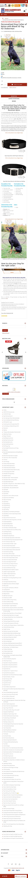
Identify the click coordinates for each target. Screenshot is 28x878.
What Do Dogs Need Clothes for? (10, 739)
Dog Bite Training (6, 475)
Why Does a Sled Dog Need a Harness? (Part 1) (12, 643)
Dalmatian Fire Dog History (8, 473)
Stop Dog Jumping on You (8, 721)
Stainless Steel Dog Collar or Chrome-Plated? (12, 613)
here (7, 298)
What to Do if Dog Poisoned (9, 731)
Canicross (5, 459)
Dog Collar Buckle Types (8, 481)
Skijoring (5, 430)
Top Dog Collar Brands (7, 619)
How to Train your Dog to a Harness (10, 563)
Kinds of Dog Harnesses (8, 773)
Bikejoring (5, 450)
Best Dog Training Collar (8, 440)
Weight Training (6, 629)
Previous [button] (2, 352)
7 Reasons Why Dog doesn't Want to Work (11, 432)
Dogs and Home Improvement (9, 517)
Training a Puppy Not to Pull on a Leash (11, 621)
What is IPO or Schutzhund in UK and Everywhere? (13, 749)
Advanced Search (5, 333)
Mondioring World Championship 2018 (11, 424)
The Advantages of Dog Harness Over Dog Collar (13, 723)
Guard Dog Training (7, 531)
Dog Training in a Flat (7, 678)
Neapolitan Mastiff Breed (8, 711)
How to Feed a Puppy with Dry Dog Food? (11, 549)
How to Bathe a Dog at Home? (9, 686)
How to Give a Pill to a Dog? (8, 553)
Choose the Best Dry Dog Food (9, 658)
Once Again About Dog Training (9, 581)
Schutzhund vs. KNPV (7, 597)
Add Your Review (12, 87)
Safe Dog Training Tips (7, 595)
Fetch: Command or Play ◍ (8, 808)
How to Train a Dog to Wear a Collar (10, 557)
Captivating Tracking (7, 763)
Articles (4, 410)
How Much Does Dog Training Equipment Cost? (12, 539)
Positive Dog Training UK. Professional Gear (12, 818)
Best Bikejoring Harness (8, 438)
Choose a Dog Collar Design (9, 463)
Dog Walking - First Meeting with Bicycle (11, 511)
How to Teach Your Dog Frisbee (9, 787)
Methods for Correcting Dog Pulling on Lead (12, 577)
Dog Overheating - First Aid (8, 676)
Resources (5, 428)
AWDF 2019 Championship (8, 412)
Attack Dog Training (7, 434)
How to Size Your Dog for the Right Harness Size (13, 834)
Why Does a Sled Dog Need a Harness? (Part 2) (12, 645)
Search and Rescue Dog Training (9, 599)
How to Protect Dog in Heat (8, 698)
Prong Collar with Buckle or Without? (10, 587)
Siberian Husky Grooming (8, 719)
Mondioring (5, 579)
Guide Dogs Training (7, 533)
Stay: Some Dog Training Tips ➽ (9, 803)
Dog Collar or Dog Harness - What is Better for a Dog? (14, 483)
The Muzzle (5, 733)
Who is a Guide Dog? (7, 641)
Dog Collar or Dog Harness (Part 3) (10, 664)
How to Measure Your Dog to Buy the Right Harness (13, 771)
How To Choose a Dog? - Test (9, 541)
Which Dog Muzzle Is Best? (8, 639)
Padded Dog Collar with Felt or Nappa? (11, 583)
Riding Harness (6, 593)
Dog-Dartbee (6, 515)
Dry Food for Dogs (7, 735)
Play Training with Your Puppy (9, 791)
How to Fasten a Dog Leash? (9, 696)
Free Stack (5, 743)
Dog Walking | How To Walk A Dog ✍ (10, 793)
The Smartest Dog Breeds (8, 725)
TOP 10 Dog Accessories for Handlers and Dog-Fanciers (14, 814)
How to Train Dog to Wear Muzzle (10, 559)
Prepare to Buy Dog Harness (9, 765)
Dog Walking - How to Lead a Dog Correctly (12, 513)
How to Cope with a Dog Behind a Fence (11, 547)
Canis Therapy (6, 461)
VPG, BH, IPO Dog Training (8, 627)
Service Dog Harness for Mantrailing (10, 603)
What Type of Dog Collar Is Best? (9, 637)
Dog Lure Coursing (7, 499)
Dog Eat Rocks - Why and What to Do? (10, 487)
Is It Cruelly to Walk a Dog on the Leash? (11, 709)
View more (5, 393)
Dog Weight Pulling (7, 680)
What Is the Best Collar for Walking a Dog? (11, 633)
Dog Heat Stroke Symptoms (9, 672)
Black (3, 74)
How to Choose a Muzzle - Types (9, 543)
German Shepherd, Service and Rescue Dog (12, 529)
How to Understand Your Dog (9, 567)
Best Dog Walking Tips (7, 442)
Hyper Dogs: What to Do (8, 707)
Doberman (6, 18)
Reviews (14, 101)
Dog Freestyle (6, 491)
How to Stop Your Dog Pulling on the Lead (11, 555)
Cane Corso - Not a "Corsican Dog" (10, 457)
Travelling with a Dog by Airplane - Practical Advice (13, 625)
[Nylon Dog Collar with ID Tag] (14, 144)
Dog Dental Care (6, 668)
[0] (24, 11)
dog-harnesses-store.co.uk (18, 868)
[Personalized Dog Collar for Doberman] (14, 239)
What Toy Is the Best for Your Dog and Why (12, 635)
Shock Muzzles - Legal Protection (9, 605)
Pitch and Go (5, 585)
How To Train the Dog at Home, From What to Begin (13, 824)
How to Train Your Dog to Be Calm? (10, 705)
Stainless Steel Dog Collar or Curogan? (11, 615)
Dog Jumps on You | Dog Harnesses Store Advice (13, 747)
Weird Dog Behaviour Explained (9, 729)
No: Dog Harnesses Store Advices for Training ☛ (13, 812)
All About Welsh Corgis (8, 651)
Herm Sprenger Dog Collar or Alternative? (11, 537)
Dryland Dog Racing (7, 521)
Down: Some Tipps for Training (9, 801)
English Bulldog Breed (7, 523)
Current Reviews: (4, 87)
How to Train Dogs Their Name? (9, 561)
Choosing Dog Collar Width (8, 471)
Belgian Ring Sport (7, 436)
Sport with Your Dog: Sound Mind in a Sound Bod (13, 607)
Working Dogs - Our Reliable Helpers (10, 647)
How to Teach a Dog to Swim (9, 703)
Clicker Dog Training (7, 660)
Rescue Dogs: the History (8, 591)
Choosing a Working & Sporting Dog (10, 742)
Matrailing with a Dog (7, 826)
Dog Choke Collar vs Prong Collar (10, 479)
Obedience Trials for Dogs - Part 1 (10, 713)
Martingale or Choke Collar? (9, 575)
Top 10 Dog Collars (7, 727)
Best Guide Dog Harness (8, 444)
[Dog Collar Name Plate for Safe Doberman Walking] (14, 169)
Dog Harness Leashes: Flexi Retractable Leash (12, 751)
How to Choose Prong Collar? (9, 545)
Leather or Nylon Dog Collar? (9, 571)
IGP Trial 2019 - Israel (7, 422)
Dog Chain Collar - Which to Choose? (10, 477)
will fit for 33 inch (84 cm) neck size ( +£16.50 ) (11, 77)
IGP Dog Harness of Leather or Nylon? (10, 569)
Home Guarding (6, 769)
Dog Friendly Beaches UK (8, 777)
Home (3, 18)
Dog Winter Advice (7, 682)
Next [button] (25, 352)
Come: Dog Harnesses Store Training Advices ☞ (12, 810)
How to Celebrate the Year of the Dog (11, 420)
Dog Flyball (5, 489)
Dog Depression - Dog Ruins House (10, 670)
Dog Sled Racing (6, 505)
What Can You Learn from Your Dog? (10, 631)
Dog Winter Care (6, 684)
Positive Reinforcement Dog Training (10, 715)
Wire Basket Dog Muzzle (8, 755)
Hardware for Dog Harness (8, 535)
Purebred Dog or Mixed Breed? (9, 717)
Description (14, 96)
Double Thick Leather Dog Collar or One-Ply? (12, 519)
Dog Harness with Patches (8, 497)
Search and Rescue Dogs (8, 601)
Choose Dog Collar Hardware (9, 467)
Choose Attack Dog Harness (9, 465)
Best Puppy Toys (6, 446)
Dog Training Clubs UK (7, 416)
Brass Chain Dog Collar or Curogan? (10, 455)
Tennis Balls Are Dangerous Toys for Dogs (11, 785)
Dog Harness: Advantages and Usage (10, 767)
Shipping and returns (14, 98)
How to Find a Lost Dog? (8, 551)
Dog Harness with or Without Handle (10, 495)
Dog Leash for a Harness (8, 753)
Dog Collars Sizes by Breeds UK (9, 758)
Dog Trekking (6, 509)
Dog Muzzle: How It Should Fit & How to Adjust (12, 674)
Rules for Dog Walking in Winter (9, 789)
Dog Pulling (5, 501)
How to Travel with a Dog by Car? (10, 565)
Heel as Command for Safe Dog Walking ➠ (11, 797)
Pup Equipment (6, 589)
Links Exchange (6, 745)
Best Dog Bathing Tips (7, 653)
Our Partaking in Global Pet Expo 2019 (11, 426)
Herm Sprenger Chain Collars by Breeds (11, 418)
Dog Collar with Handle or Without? (10, 485)
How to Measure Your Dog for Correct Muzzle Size (13, 838)
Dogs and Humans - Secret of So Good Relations (12, 795)
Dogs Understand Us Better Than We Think (12, 779)
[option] (14, 52)
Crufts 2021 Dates (7, 414)
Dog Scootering (6, 503)
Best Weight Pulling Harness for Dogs (10, 448)
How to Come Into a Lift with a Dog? (10, 694)
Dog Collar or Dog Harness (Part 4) (10, 666)
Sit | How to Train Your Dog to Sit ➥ (10, 799)
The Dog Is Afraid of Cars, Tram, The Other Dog (12, 617)
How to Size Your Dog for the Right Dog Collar (12, 836)
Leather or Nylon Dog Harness (9, 573)
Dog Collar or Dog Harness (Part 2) (10, 662)
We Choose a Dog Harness (8, 737)
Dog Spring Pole (6, 507)
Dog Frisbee (5, 493)
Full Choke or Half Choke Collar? (9, 527)
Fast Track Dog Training (8, 525)
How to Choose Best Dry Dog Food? (10, 692)
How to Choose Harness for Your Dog (10, 775)
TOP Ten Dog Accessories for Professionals (12, 816)
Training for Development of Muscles (10, 623)
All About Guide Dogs (7, 649)
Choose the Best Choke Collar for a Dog (11, 469)
